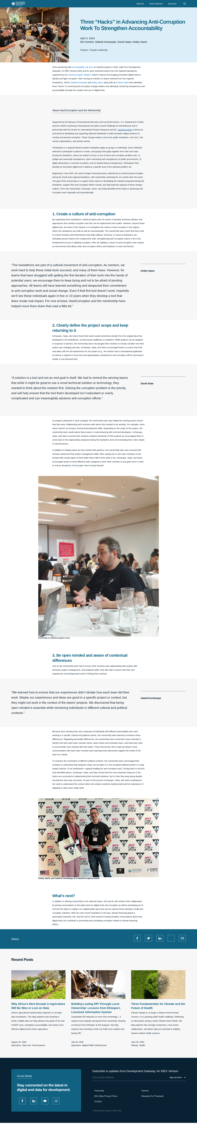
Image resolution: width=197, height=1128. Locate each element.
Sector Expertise (156, 4)
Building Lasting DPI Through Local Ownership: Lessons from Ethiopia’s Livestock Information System (95, 1008)
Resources (172, 4)
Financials (99, 1090)
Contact (98, 1101)
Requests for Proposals (152, 1096)
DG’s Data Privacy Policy (105, 1096)
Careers (145, 1090)
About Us (140, 4)
